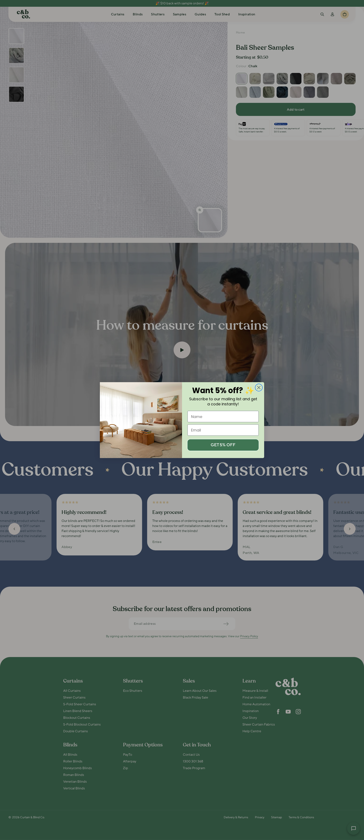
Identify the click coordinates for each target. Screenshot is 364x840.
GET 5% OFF (223, 445)
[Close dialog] (258, 387)
